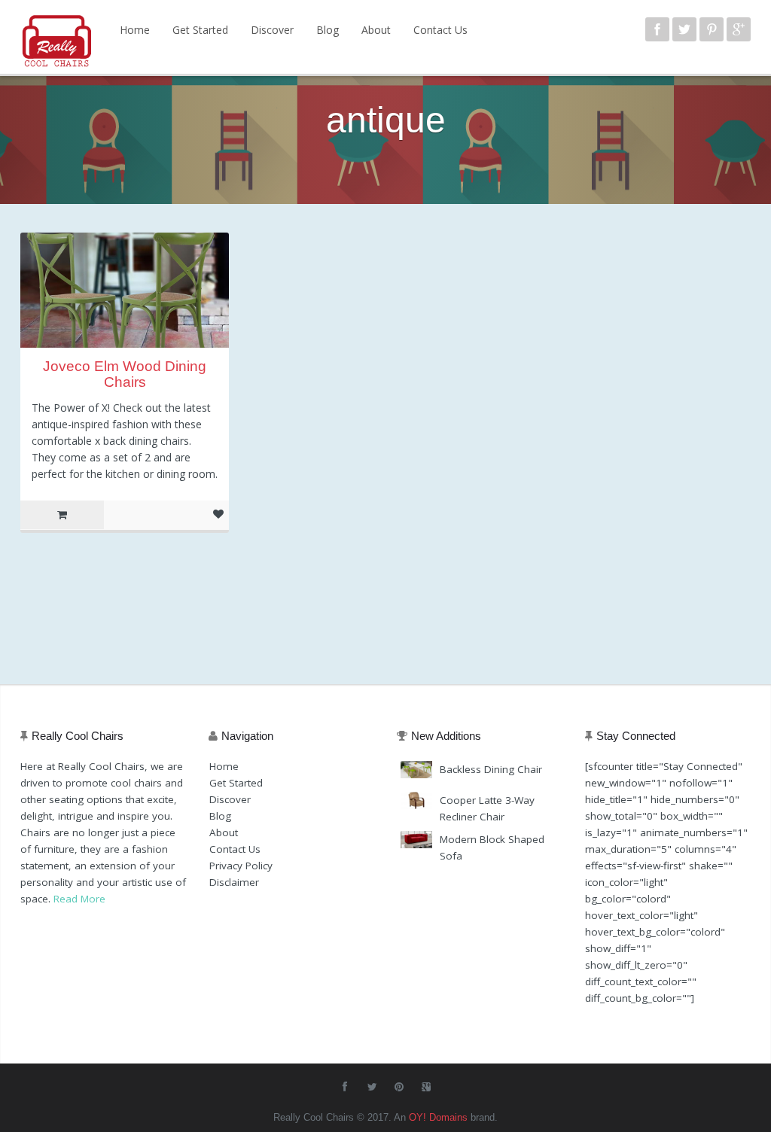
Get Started (200, 30)
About (376, 30)
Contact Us (440, 30)
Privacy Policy (241, 865)
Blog (327, 30)
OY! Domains (438, 1117)
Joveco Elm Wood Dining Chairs (124, 374)
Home (135, 30)
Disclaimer (234, 882)
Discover (272, 30)
